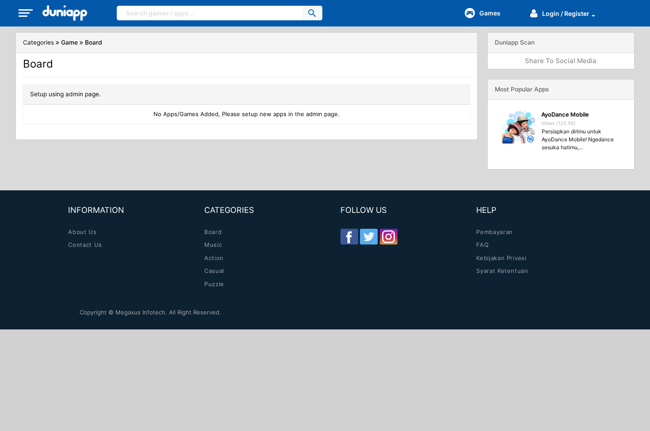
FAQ (482, 244)
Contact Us (85, 244)
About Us (82, 231)
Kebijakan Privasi (501, 257)
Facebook (349, 237)
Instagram (389, 237)
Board (213, 231)
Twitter (369, 237)
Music (213, 244)
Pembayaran (494, 231)
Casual (214, 270)
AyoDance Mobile (565, 114)
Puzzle (214, 283)
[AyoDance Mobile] (518, 127)
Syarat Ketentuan (502, 270)
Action (214, 257)
